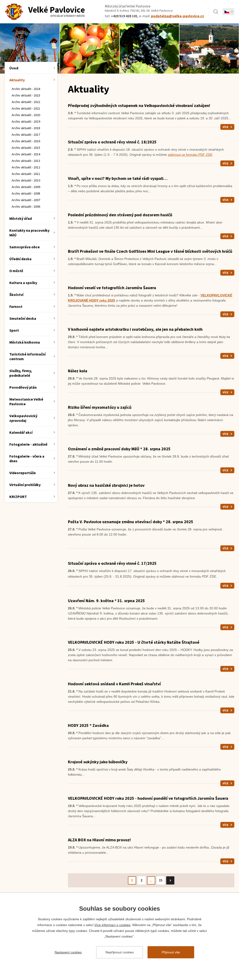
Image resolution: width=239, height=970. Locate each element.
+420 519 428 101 (124, 16)
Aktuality (17, 80)
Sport (14, 330)
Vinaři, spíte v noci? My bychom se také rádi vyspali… (117, 178)
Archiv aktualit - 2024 (26, 89)
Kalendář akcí (20, 432)
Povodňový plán (23, 387)
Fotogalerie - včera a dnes (26, 458)
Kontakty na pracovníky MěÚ (29, 232)
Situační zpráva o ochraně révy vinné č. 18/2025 (112, 142)
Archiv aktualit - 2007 (26, 200)
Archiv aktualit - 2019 (26, 121)
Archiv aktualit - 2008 (26, 193)
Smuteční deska (22, 318)
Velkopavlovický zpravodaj (23, 418)
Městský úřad (20, 218)
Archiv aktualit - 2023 (26, 95)
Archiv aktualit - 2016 (26, 141)
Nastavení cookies (68, 952)
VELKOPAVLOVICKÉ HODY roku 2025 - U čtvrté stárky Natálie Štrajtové (133, 642)
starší (170, 880)
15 (160, 880)
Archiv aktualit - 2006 (26, 206)
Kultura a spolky (23, 282)
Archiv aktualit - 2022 (26, 102)
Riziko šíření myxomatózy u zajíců (99, 407)
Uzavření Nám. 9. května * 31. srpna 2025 (106, 600)
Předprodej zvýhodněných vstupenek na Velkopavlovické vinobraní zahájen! (139, 105)
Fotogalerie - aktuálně (28, 444)
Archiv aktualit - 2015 (26, 148)
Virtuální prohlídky (25, 484)
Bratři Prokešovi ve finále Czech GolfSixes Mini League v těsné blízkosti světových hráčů (150, 251)
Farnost (15, 306)
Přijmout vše (171, 952)
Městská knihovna (24, 342)
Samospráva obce (24, 247)
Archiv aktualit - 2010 (26, 180)
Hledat (215, 12)
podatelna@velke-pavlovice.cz (177, 16)
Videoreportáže (22, 472)
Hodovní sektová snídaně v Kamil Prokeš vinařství (114, 683)
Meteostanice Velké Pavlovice (26, 401)
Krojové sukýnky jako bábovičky (97, 761)
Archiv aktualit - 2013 (26, 161)
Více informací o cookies (112, 925)
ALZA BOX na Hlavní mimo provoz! (99, 839)
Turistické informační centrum (27, 356)
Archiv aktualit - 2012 (26, 167)
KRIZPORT (18, 496)
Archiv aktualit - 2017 (26, 134)
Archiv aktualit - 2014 (26, 154)
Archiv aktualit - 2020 (26, 115)
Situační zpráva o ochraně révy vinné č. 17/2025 (112, 563)
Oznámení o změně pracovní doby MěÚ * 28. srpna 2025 (119, 448)
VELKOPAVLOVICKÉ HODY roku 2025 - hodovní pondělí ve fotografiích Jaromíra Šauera (148, 798)
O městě (16, 270)
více (225, 127)
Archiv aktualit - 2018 (26, 128)
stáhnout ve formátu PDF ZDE (190, 154)
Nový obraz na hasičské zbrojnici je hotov (106, 485)
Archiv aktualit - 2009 (26, 187)
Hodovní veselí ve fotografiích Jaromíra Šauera (112, 287)
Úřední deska (20, 258)
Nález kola (77, 370)
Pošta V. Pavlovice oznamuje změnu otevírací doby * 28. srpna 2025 (130, 521)
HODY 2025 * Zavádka (88, 725)
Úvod (13, 68)
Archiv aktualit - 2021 (26, 108)
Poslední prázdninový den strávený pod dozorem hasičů (120, 214)
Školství (16, 294)
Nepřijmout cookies (119, 952)
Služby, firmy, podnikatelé (20, 373)
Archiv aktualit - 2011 (26, 174)
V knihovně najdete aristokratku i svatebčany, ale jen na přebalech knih (135, 329)
